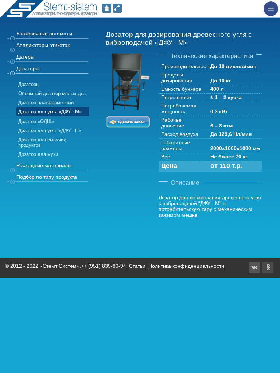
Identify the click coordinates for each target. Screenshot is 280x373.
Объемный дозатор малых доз (52, 93)
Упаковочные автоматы (44, 33)
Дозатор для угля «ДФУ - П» (49, 130)
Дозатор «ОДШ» (36, 121)
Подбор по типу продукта (46, 177)
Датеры (25, 57)
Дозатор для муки (38, 154)
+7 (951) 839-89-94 (103, 266)
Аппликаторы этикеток (43, 45)
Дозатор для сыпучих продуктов (42, 142)
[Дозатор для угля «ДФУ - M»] (128, 107)
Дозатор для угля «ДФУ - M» (50, 111)
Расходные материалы (43, 165)
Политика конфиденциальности (186, 266)
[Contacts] (117, 10)
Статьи (137, 266)
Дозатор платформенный (46, 102)
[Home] (106, 10)
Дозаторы (27, 68)
